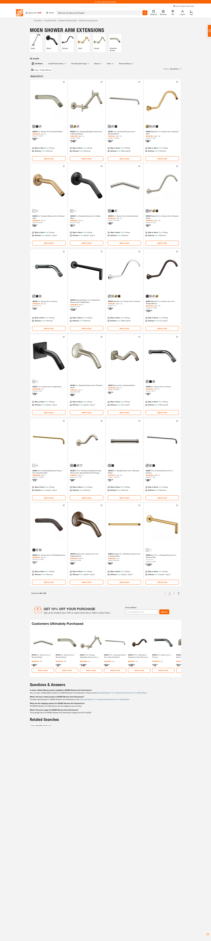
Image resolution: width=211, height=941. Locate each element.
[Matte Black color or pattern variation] (37, 211)
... (31, 21)
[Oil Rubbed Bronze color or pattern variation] (37, 126)
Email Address (130, 607)
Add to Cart (49, 159)
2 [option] (174, 593)
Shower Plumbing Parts (67, 20)
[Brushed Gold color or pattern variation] (75, 126)
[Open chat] (209, 31)
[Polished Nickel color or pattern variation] (81, 465)
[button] (172, 69)
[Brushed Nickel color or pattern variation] (34, 126)
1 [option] (169, 593)
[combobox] (99, 12)
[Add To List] (63, 82)
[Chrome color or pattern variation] (40, 126)
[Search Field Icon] (145, 12)
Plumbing (38, 20)
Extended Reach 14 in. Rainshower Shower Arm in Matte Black (122, 693)
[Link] (48, 121)
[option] (178, 593)
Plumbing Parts (50, 20)
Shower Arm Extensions (88, 20)
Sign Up (164, 612)
